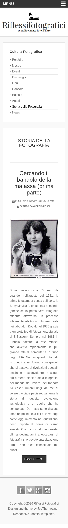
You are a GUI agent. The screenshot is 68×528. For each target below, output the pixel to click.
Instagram (47, 490)
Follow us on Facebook (21, 490)
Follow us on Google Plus (38, 490)
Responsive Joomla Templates (33, 514)
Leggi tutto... (34, 459)
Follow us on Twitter (30, 490)
